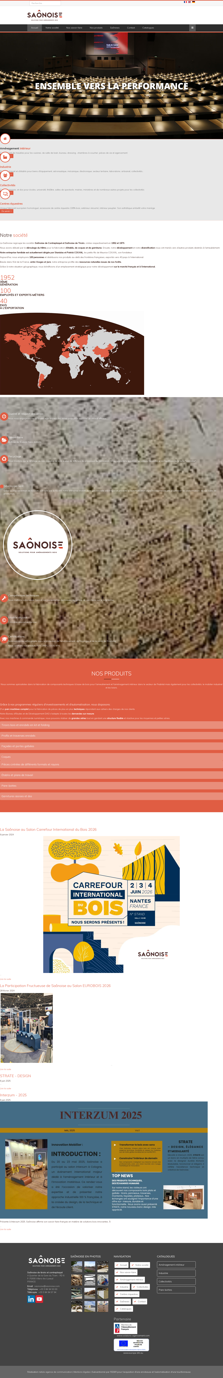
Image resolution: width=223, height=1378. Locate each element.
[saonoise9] (103, 1307)
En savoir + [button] (7, 211)
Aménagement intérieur (131, 1279)
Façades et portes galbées (18, 746)
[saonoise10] (103, 1267)
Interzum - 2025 (13, 1095)
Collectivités (142, 1287)
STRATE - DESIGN (15, 1076)
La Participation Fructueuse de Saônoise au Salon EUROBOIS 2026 (55, 985)
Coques (6, 757)
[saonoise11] (77, 1281)
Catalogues (148, 27)
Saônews (115, 27)
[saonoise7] (77, 1307)
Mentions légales (82, 1372)
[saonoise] (77, 1267)
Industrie (124, 1287)
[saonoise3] (103, 1281)
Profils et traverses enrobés (18, 735)
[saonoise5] (90, 1294)
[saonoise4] (77, 1294)
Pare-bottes (9, 785)
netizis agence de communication (55, 1372)
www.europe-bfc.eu (133, 1353)
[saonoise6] (103, 1294)
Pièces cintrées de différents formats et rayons (30, 764)
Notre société (52, 27)
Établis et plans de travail (17, 775)
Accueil (34, 27)
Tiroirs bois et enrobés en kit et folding (25, 725)
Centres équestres (129, 1294)
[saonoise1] (90, 1267)
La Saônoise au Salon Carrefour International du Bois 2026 (48, 829)
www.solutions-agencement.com (133, 1335)
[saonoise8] (90, 1307)
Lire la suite (5, 979)
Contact (131, 27)
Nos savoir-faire (74, 27)
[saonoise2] (90, 1281)
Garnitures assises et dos (17, 796)
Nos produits (96, 27)
